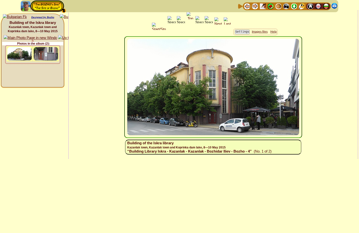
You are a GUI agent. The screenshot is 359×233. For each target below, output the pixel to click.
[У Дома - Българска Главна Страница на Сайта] (326, 6)
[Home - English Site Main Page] (318, 6)
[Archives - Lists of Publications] (263, 6)
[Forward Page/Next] (255, 6)
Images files (260, 31)
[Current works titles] (278, 6)
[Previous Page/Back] (247, 6)
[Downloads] (294, 6)
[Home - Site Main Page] (310, 6)
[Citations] (271, 6)
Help (273, 31)
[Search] (302, 6)
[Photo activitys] (286, 6)
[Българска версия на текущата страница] (14, 17)
